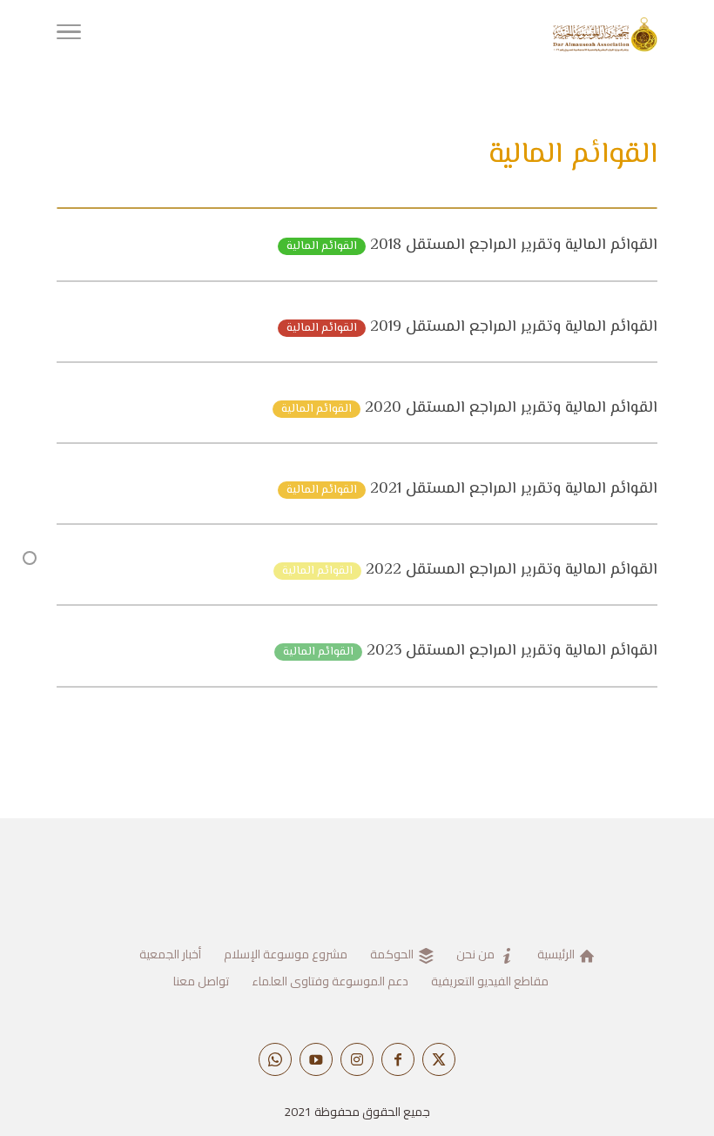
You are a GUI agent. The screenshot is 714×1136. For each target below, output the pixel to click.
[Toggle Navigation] (69, 35)
